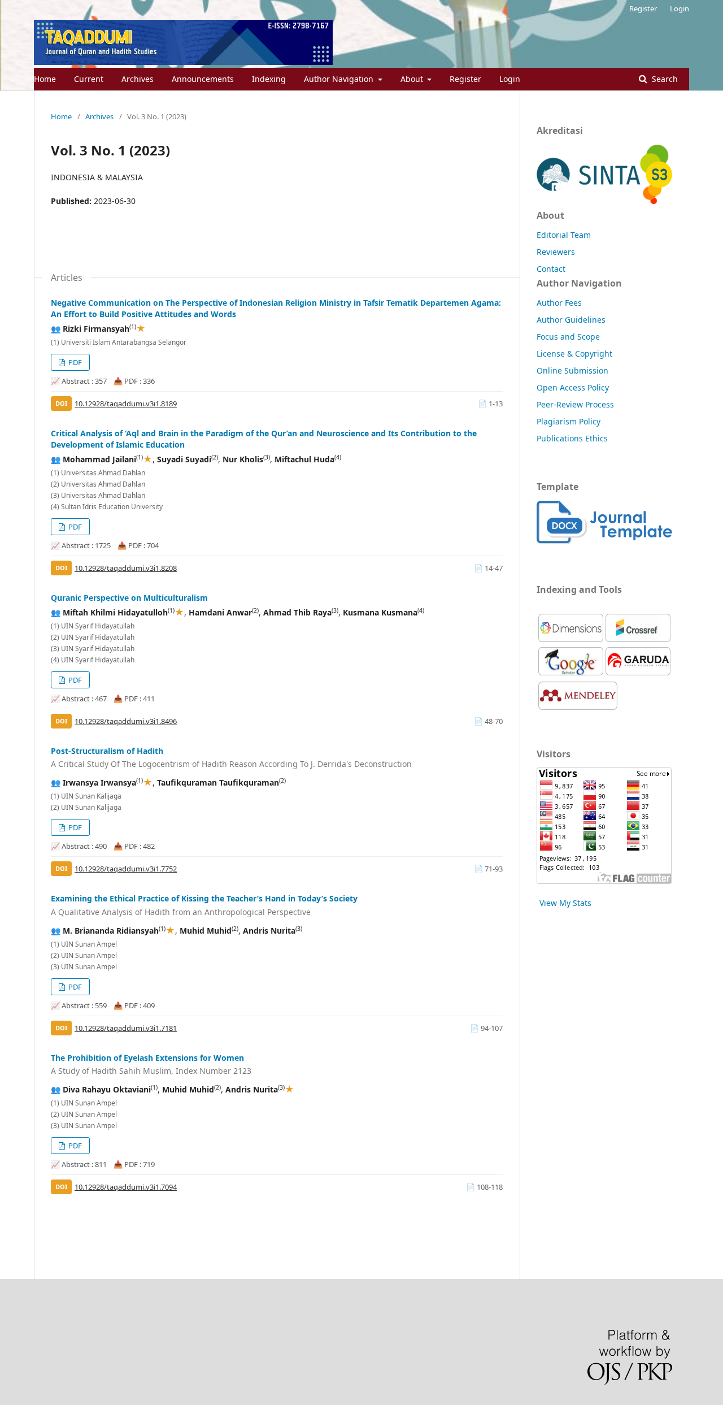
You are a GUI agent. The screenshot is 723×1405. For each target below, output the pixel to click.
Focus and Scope (568, 336)
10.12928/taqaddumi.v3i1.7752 (126, 869)
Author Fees (559, 302)
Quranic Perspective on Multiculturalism (129, 597)
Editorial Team (564, 234)
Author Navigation (340, 78)
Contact (551, 268)
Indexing (269, 78)
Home (45, 78)
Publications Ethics (572, 438)
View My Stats (565, 902)
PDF (74, 362)
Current (88, 78)
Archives (137, 78)
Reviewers (556, 251)
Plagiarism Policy (568, 421)
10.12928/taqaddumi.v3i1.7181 (126, 1028)
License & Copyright (574, 353)
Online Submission (572, 370)
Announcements (203, 78)
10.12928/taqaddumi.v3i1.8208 (126, 568)
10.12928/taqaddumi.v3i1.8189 (126, 403)
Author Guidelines (571, 319)
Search (664, 78)
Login (509, 78)
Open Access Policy (573, 387)
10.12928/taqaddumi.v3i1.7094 (126, 1187)
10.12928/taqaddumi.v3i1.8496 (126, 721)
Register (465, 78)
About (412, 78)
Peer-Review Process (575, 404)
